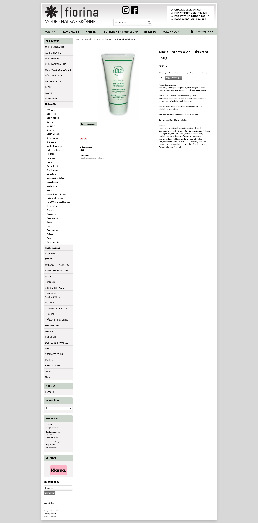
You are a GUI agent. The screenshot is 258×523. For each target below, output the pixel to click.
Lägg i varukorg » (173, 77)
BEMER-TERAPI (52, 58)
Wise (49, 238)
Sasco (49, 222)
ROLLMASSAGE (52, 247)
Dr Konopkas (52, 137)
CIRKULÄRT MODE (54, 287)
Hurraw (50, 162)
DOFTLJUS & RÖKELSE (56, 342)
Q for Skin (51, 210)
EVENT (48, 259)
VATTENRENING (53, 52)
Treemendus (52, 230)
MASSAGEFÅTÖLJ (54, 81)
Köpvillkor (49, 503)
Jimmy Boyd (52, 166)
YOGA (48, 276)
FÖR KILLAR (51, 302)
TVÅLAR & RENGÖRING (56, 319)
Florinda (50, 153)
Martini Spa (52, 186)
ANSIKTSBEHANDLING (56, 270)
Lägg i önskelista (88, 124)
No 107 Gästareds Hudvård (58, 202)
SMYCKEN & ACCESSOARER (52, 295)
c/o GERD (51, 126)
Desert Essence (53, 133)
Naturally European (55, 198)
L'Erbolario (51, 173)
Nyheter (91, 32)
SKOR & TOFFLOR (54, 354)
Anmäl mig (49, 493)
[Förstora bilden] (118, 84)
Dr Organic (51, 141)
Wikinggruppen (50, 516)
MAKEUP (49, 348)
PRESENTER (51, 359)
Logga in (49, 391)
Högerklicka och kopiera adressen (92, 158)
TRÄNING (50, 281)
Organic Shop (53, 206)
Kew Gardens (52, 170)
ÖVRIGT (49, 371)
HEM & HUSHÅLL (53, 325)
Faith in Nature (53, 150)
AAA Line (51, 110)
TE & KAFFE (51, 314)
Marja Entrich (53, 182)
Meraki (50, 190)
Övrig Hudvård (53, 242)
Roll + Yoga (170, 32)
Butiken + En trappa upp (121, 32)
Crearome (51, 130)
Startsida (79, 39)
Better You (51, 113)
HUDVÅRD (50, 104)
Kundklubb (71, 32)
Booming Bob (53, 117)
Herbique (51, 157)
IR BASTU (50, 253)
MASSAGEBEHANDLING (57, 264)
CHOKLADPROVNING (55, 64)
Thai (49, 226)
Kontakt (50, 32)
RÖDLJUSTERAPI (53, 75)
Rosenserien (52, 218)
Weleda (50, 234)
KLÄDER (49, 87)
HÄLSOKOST (51, 331)
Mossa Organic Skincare (57, 193)
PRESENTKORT (52, 365)
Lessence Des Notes (55, 177)
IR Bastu (150, 32)
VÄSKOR (49, 92)
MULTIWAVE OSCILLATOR (58, 69)
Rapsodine (51, 214)
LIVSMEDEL (51, 336)
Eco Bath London (54, 146)
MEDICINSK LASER (54, 46)
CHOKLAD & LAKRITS (56, 308)
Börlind (50, 121)
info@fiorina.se (52, 427)
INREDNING (51, 98)
